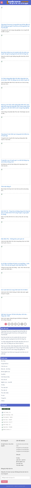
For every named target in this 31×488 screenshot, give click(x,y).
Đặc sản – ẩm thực (5, 369)
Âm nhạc (3, 361)
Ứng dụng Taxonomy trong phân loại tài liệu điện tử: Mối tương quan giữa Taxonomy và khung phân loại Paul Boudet (15, 26)
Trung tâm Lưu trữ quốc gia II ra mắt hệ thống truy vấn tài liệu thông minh (15, 161)
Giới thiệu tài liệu (5, 377)
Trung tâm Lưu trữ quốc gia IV (22, 451)
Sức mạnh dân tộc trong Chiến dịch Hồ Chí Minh (14, 290)
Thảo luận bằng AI (6, 186)
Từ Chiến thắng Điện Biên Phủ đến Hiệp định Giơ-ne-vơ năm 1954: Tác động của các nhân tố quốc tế (15, 79)
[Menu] (2, 2)
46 (22, 324)
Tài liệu (3, 385)
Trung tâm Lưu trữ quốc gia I (22, 447)
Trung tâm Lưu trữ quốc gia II (22, 449)
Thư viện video (5, 392)
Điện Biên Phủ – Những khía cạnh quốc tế (12, 239)
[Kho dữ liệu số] (16, 2)
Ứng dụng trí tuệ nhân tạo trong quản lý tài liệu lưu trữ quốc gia (15, 134)
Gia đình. (3, 374)
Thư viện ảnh (4, 387)
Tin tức (3, 395)
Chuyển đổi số (4, 363)
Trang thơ (3, 398)
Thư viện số (4, 390)
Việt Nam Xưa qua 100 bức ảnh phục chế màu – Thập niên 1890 (14, 315)
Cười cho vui (4, 366)
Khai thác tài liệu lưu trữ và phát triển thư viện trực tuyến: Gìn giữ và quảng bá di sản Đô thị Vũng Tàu (15, 53)
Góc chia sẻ (4, 379)
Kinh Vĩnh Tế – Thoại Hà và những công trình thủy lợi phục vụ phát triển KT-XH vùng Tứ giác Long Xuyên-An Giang (15, 212)
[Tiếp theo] (25, 324)
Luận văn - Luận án (20, 459)
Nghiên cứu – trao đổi (6, 382)
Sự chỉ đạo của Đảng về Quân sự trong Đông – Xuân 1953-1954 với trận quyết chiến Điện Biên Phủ (15, 264)
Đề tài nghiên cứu (5, 371)
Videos (2, 400)
